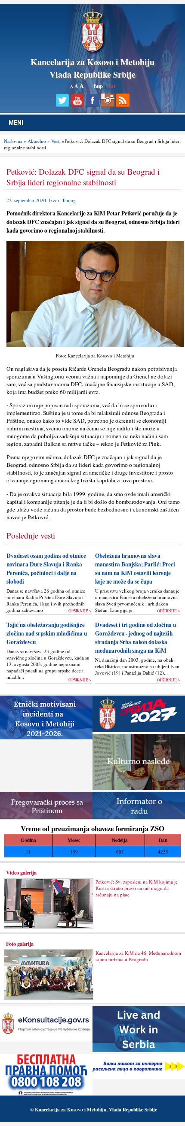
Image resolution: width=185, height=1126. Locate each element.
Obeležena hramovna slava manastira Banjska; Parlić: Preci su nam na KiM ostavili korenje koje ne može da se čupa (135, 568)
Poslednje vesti (30, 535)
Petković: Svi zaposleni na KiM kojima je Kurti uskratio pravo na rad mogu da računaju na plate (137, 888)
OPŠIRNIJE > (79, 611)
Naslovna (13, 141)
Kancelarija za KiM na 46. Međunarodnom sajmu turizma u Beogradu (138, 956)
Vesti (56, 141)
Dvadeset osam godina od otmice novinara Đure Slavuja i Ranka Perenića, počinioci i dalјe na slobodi (46, 568)
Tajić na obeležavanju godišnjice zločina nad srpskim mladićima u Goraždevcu (46, 633)
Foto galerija (20, 943)
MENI (16, 122)
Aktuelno (37, 141)
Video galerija (21, 872)
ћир (98, 86)
